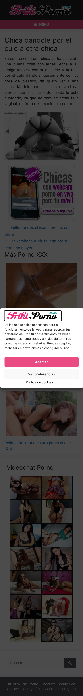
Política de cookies (39, 382)
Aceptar (41, 362)
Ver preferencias (41, 374)
